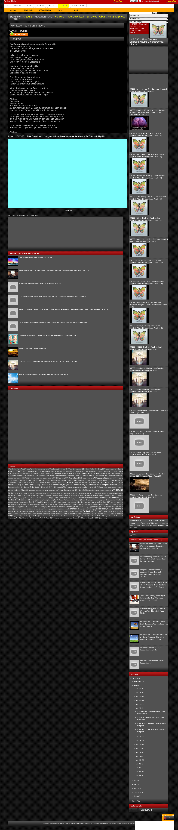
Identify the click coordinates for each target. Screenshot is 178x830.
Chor (87, 495)
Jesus (51, 504)
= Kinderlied (75, 485)
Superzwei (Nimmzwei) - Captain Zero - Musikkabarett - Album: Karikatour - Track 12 (48, 335)
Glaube (118, 500)
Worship (17, 6)
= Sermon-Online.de (29, 487)
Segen (72, 513)
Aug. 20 (139, 700)
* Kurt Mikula (50, 475)
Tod (52, 516)
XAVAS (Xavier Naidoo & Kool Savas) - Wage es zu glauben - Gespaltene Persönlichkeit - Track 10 (54, 270)
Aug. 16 (139, 737)
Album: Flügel (20, 490)
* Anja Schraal (53, 469)
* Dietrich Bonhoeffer (104, 471)
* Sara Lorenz (53, 480)
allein (97, 490)
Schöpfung (37, 513)
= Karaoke (44, 485)
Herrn (66, 502)
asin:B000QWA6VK (85, 493)
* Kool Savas (39, 475)
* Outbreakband (73, 478)
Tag (29, 516)
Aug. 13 (139, 748)
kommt (95, 504)
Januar (136, 796)
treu (71, 516)
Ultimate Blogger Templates (74, 823)
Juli (135, 781)
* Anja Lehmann (42, 469)
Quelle (112, 511)
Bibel (66, 495)
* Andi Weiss (30, 469)
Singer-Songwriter (98, 513)
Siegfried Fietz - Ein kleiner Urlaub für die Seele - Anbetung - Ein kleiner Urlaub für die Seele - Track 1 (153, 637)
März (136, 788)
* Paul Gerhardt (87, 478)
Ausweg (48, 495)
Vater (98, 516)
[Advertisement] (27, 233)
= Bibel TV (69, 482)
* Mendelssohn (34, 478)
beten (61, 495)
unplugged (78, 516)
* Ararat (62, 469)
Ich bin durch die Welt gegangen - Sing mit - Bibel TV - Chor (40, 283)
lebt (18, 507)
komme (88, 504)
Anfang (17, 493)
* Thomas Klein (102, 480)
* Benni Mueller (89, 469)
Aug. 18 (139, 708)
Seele (65, 513)
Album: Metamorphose (112, 16)
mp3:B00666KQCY (29, 511)
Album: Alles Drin (90, 487)
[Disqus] (68, 173)
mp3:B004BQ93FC (115, 509)
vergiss (106, 516)
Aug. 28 (139, 693)
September (138, 681)
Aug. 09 (139, 764)
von (112, 516)
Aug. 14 (139, 744)
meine (119, 507)
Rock (29, 513)
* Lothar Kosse (74, 475)
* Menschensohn (47, 478)
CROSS (27, 16)
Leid (22, 507)
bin (71, 495)
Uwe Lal (91, 516)
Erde (49, 497)
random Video (78, 6)
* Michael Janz (60, 478)
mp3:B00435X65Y (100, 509)
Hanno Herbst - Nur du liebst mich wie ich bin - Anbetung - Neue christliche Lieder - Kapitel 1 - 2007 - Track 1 (153, 585)
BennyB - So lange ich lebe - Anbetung (32, 348)
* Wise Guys (22, 482)
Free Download (75, 16)
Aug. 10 (139, 760)
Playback (86, 511)
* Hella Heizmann (115, 473)
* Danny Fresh (57, 471)
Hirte (112, 502)
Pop (96, 511)
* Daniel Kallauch (44, 471)
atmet (41, 495)
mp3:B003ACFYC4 (85, 509)
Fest (44, 500)
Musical (40, 511)
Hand (39, 502)
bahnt (55, 495)
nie (72, 511)
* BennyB (100, 469)
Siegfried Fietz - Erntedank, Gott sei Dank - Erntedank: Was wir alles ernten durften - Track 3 (154, 624)
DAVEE (113, 495)
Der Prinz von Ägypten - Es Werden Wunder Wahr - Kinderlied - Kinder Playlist (152, 611)
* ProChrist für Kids (16, 480)
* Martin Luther (102, 475)
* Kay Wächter (27, 475)
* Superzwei (91, 480)
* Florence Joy (26, 473)
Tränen (58, 516)
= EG (98, 482)
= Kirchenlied (91, 485)
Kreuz (107, 504)
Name (67, 511)
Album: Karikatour (49, 490)
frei (55, 500)
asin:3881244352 (55, 493)
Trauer (65, 516)
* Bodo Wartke (109, 469)
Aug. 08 (139, 768)
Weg (16, 518)
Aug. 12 (139, 752)
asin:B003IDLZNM (14, 495)
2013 (134, 678)
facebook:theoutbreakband (17, 500)
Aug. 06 (139, 772)
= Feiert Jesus (108, 482)
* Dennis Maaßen (90, 471)
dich (9, 497)
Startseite (15, 16)
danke (101, 495)
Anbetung (117, 489)
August (136, 685)
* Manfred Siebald (87, 476)
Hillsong (86, 502)
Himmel (94, 502)
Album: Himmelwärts (35, 490)
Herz (72, 502)
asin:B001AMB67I (100, 493)
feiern (39, 500)
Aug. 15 (139, 741)
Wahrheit (118, 516)
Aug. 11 (138, 756)
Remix (29, 6)
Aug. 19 (139, 704)
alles (102, 490)
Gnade (16, 502)
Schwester (46, 513)
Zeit (91, 518)
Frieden (76, 500)
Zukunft (102, 518)
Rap (118, 511)
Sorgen (11, 516)
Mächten (95, 507)
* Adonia (10, 469)
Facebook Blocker (10, 1)
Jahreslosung (33, 504)
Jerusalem (44, 504)
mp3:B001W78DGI (27, 509)
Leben (10, 507)
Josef (60, 504)
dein (119, 495)
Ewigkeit (73, 497)
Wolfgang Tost (57, 518)
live (75, 507)
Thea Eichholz (43, 516)
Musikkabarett (50, 511)
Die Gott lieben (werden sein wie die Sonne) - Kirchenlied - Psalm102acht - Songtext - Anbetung (53, 322)
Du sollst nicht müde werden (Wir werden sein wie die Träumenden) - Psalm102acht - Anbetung (52, 296)
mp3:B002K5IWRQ (56, 509)
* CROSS (20, 136)
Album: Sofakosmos (85, 490)
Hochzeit (118, 502)
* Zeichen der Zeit (57, 482)
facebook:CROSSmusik (86, 136)
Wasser (10, 518)
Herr (51, 502)
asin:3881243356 (41, 493)
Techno (40, 6)
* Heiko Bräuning (101, 473)
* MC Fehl (25, 478)
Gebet (83, 500)
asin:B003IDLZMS (115, 493)
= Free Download (33, 136)
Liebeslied (51, 507)
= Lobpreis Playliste (108, 485)
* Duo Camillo (118, 471)
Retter (23, 513)
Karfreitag (67, 504)
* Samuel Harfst (40, 480)
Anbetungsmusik (59, 823)
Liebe (42, 507)
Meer (101, 507)
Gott (30, 502)
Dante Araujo (88, 823)
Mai (135, 784)
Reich (16, 513)
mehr (107, 507)
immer (24, 504)
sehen (80, 513)
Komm (81, 504)
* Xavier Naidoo (43, 482)
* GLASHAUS (47, 473)
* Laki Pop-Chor (61, 475)
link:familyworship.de (65, 507)
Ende (34, 497)
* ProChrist (120, 478)
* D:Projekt (30, 471)
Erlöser (56, 497)
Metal (51, 6)
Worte (66, 518)
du (19, 498)
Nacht (60, 511)
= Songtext (47, 136)
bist (76, 495)
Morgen (16, 509)
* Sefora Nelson (66, 480)
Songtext (91, 16)
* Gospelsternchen (60, 473)
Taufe (34, 516)
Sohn (112, 513)
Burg (81, 495)
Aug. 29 (139, 689)
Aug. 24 (139, 696)
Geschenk (111, 500)
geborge (90, 500)
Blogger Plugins (116, 823)
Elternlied (27, 497)
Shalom (86, 513)
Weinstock (35, 518)
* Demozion (78, 471)
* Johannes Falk (14, 476)
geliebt (103, 500)
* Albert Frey (20, 469)
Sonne (119, 513)
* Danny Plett (68, 471)
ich (18, 504)
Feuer (50, 500)
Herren (59, 502)
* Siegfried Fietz (79, 480)
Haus (45, 502)
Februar (137, 792)
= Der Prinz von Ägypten (85, 482)
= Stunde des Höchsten (73, 487)
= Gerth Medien (28, 485)
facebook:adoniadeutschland (88, 497)
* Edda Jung (15, 473)
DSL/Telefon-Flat (168, 815)
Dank (94, 495)
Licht (35, 507)
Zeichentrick (83, 518)
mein (113, 507)
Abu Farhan (104, 823)
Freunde (68, 500)
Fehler (33, 500)
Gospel (23, 502)
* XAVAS (32, 482)
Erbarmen (42, 497)
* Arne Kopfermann (74, 469)
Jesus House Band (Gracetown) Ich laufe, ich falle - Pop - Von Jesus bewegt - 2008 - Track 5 (152, 598)
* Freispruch (36, 473)
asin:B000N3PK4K (69, 493)
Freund (61, 500)
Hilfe (78, 502)
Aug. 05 (139, 776)
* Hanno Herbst (86, 473)
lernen (30, 507)
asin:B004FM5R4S (29, 495)
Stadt (18, 516)
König (101, 504)
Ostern (77, 511)
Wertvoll (48, 518)
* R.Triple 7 (28, 480)
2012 (134, 801)
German (63, 6)
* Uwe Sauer (114, 480)
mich (9, 509)
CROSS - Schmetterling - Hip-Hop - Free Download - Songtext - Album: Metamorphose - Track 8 (139, 28)
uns (85, 516)
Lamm (114, 504)
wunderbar (73, 518)
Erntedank (64, 497)
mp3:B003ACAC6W (71, 509)
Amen (108, 490)
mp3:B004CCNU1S (14, 511)
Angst (25, 493)
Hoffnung (11, 504)
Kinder (75, 504)
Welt (41, 518)
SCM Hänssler (56, 513)
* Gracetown (72, 473)
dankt (107, 495)
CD (7, 6)
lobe (82, 507)
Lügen (88, 507)
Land (119, 504)
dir (15, 497)
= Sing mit (44, 487)
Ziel (96, 518)
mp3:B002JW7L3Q (41, 509)
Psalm (105, 511)
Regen (10, 513)
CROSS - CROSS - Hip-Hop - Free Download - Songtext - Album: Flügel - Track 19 (48, 361)
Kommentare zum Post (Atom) (27, 215)
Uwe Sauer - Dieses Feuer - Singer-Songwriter (35, 257)
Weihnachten (25, 518)
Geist (97, 500)
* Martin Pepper (115, 475)
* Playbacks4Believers (103, 478)
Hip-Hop (59, 16)
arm (31, 493)
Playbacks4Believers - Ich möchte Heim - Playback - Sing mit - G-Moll (43, 374)
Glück (10, 502)
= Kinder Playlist (58, 485)
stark (23, 516)
